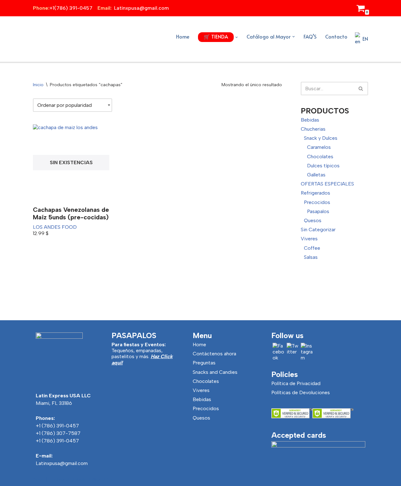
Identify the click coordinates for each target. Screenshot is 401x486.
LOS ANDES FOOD (55, 227)
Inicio (38, 84)
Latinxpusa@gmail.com (62, 463)
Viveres (309, 239)
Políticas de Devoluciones (300, 392)
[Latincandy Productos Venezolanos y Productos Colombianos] (50, 39)
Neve (38, 479)
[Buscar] (361, 88)
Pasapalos (318, 211)
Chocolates (320, 156)
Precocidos (317, 202)
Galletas (316, 175)
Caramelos (319, 147)
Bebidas (310, 120)
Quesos (312, 220)
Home (182, 36)
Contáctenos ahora (214, 354)
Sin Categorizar (318, 230)
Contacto (336, 36)
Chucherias (313, 129)
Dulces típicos (323, 166)
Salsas (311, 257)
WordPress (104, 479)
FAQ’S (310, 36)
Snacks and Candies (215, 372)
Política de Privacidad (295, 383)
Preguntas (204, 363)
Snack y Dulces (320, 138)
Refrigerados (315, 193)
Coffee (312, 248)
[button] (236, 37)
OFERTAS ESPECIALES (327, 184)
